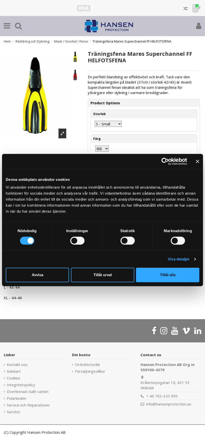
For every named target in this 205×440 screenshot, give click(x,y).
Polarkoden (16, 398)
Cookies (13, 377)
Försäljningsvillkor (90, 371)
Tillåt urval (103, 275)
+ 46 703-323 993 (162, 395)
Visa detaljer (179, 259)
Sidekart (14, 371)
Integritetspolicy (21, 384)
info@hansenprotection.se (168, 403)
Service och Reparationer (28, 404)
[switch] (77, 241)
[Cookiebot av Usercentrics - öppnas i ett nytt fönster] (165, 161)
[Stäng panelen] (197, 161)
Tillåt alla (168, 275)
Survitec (13, 411)
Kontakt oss (17, 364)
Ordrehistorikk (87, 364)
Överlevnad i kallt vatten (27, 391)
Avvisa (37, 275)
